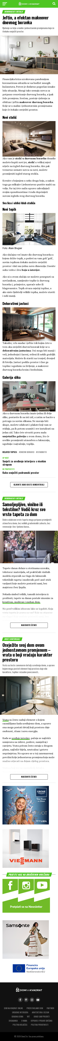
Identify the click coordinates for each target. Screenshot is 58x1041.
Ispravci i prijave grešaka (41, 1020)
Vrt (28, 1016)
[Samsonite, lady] (25, 957)
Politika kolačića (20, 1024)
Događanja (13, 1020)
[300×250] (25, 866)
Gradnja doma (17, 1016)
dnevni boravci (27, 452)
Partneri (50, 1008)
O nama (24, 1020)
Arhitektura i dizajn (40, 1012)
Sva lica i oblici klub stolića (18, 203)
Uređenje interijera (20, 1012)
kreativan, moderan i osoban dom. (21, 602)
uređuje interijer (21, 738)
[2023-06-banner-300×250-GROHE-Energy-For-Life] (25, 823)
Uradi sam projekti (42, 1016)
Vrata (5, 719)
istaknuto (42, 452)
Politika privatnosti (39, 1024)
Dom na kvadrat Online (13, 1008)
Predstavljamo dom (35, 1008)
